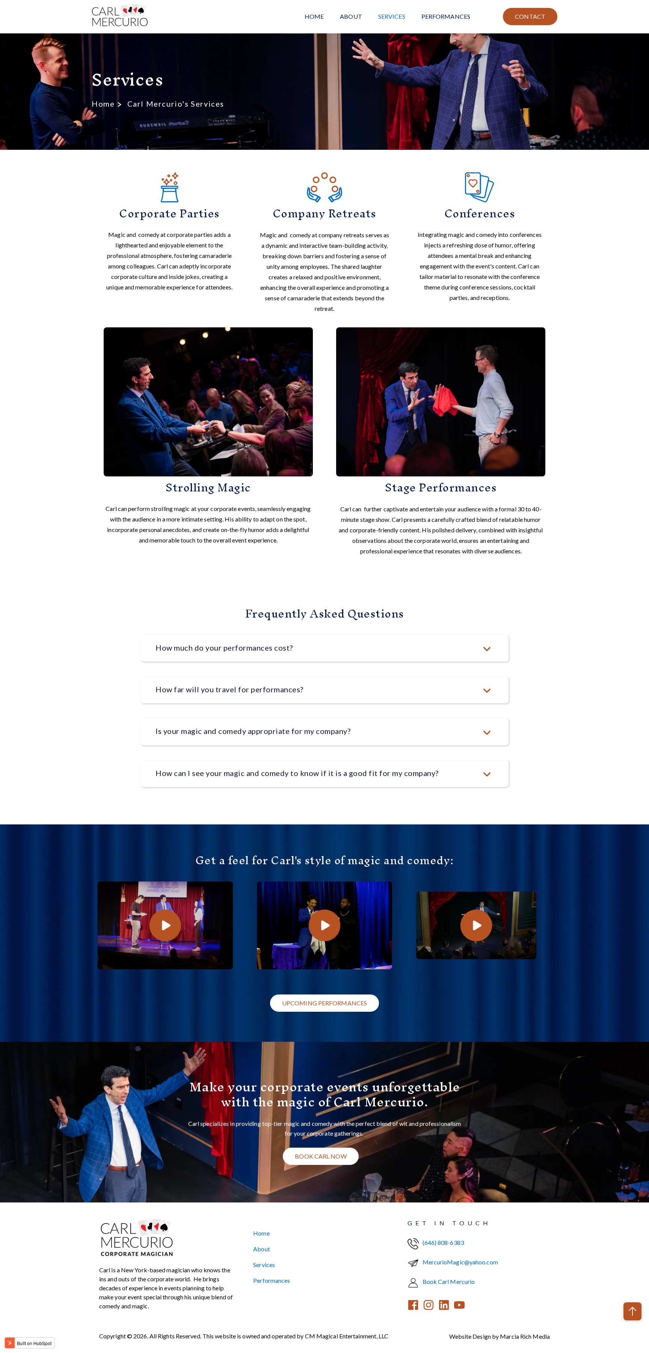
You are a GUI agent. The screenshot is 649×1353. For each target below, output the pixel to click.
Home (314, 16)
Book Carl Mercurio (449, 1281)
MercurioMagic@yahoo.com (460, 1262)
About (351, 16)
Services (391, 16)
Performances (445, 16)
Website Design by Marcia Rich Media (499, 1336)
